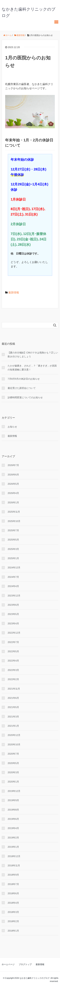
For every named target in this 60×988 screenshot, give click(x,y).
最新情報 (13, 292)
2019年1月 (13, 846)
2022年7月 (13, 642)
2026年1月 (13, 502)
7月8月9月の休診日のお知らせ (24, 378)
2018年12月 (14, 856)
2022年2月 (13, 679)
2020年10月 (14, 744)
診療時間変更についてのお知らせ (25, 397)
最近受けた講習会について (22, 388)
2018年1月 (13, 930)
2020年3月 (13, 772)
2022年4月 (13, 660)
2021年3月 (13, 716)
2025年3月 (13, 549)
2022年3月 (13, 670)
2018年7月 (13, 884)
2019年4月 (13, 828)
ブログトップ (25, 964)
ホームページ (8, 964)
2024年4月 (13, 586)
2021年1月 (13, 725)
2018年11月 (14, 865)
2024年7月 (13, 577)
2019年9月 (13, 800)
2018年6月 (13, 893)
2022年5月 (13, 651)
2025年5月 (13, 539)
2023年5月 (13, 614)
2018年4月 (13, 902)
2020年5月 (13, 763)
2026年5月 (13, 483)
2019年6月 (13, 819)
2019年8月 (13, 809)
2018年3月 (13, 912)
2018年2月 (13, 921)
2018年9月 (13, 874)
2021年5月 (13, 707)
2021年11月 (14, 688)
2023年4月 (13, 623)
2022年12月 (14, 632)
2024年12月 (14, 567)
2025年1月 (13, 558)
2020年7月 (13, 753)
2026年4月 (13, 493)
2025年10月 (14, 521)
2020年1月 (13, 781)
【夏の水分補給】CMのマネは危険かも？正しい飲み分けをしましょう (33, 354)
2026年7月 (13, 465)
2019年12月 (14, 791)
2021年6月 (13, 698)
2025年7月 (13, 530)
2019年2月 (13, 837)
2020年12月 (14, 735)
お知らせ (12, 426)
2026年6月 (13, 474)
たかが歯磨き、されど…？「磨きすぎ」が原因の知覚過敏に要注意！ (32, 367)
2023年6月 (13, 604)
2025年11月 (14, 511)
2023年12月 (14, 595)
